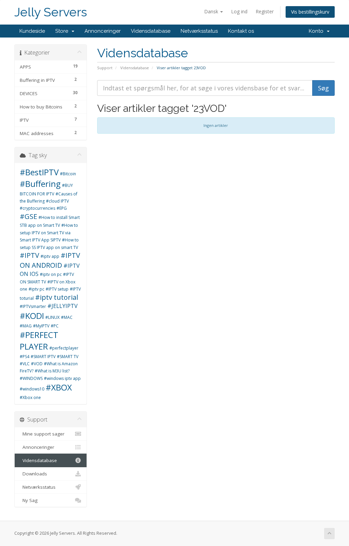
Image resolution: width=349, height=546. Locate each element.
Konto (317, 31)
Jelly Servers (50, 12)
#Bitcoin (68, 174)
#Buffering (40, 183)
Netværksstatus (199, 31)
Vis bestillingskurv (310, 12)
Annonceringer (103, 31)
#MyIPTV (41, 326)
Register (265, 11)
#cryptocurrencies (37, 208)
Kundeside (32, 31)
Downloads (33, 474)
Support (104, 67)
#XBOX (59, 387)
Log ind (239, 11)
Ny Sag (28, 500)
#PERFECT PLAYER (39, 340)
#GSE (28, 216)
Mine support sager (42, 434)
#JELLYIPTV (62, 306)
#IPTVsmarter (33, 306)
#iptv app (50, 256)
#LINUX (52, 317)
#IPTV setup (57, 289)
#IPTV (29, 255)
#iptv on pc (51, 274)
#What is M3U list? (52, 371)
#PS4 (24, 356)
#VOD (37, 364)
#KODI (32, 315)
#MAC (67, 317)
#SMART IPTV (43, 356)
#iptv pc (36, 289)
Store (63, 31)
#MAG (26, 326)
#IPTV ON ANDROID (50, 260)
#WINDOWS (31, 378)
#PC (55, 326)
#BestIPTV (39, 172)
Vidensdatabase (150, 31)
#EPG (62, 208)
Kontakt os (241, 31)
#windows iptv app (62, 378)
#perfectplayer (63, 348)
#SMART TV (67, 356)
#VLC (25, 364)
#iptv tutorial (56, 297)
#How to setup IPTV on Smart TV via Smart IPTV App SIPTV (49, 232)
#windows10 (32, 389)
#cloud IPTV (57, 201)
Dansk (211, 11)
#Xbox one (30, 397)
